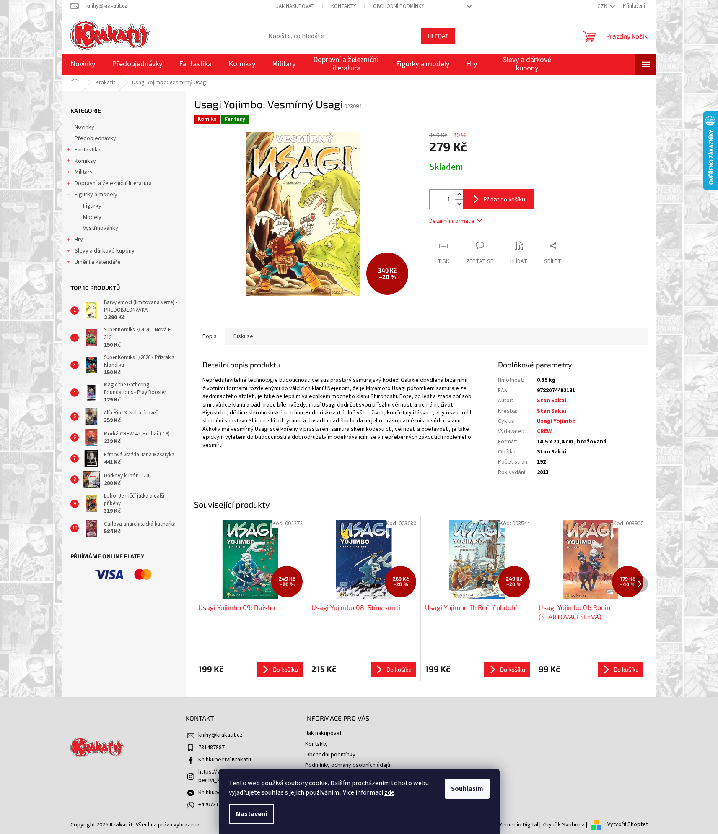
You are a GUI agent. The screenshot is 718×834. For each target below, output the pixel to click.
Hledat (438, 35)
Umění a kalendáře (98, 262)
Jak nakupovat (295, 6)
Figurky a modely (96, 194)
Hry (79, 239)
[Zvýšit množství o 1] (459, 194)
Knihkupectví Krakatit (224, 760)
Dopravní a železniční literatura (113, 183)
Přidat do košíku (504, 199)
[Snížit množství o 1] (459, 204)
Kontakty (343, 6)
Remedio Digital (518, 825)
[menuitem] (83, 64)
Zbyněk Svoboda (563, 825)
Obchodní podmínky (398, 6)
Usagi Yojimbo (556, 421)
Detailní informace (451, 221)
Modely (92, 217)
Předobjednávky (95, 138)
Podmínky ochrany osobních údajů (347, 765)
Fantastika (88, 150)
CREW (544, 431)
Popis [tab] (209, 336)
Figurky (92, 206)
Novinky (84, 127)
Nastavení (251, 813)
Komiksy (85, 161)
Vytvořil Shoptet (627, 825)
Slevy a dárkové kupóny (105, 251)
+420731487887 (217, 804)
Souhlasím (467, 788)
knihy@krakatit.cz (220, 735)
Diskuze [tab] (243, 336)
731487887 (211, 747)
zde (389, 792)
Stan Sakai (551, 400)
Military (84, 172)
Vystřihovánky (100, 228)
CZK (602, 6)
